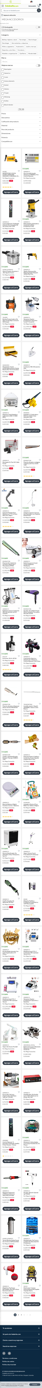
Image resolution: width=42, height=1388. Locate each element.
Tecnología (22, 39)
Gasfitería (23, 53)
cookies (21, 1385)
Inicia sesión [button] (32, 6)
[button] (21, 10)
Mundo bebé (32, 53)
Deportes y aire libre (8, 50)
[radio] (3, 187)
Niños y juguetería (8, 46)
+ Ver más (21, 109)
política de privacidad (11, 1385)
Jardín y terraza (31, 46)
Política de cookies (8, 1361)
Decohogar (5, 43)
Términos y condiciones (9, 1358)
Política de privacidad (9, 1364)
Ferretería (21, 50)
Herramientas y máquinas (20, 43)
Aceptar (34, 1384)
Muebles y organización (9, 53)
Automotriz (20, 46)
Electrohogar (33, 39)
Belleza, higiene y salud (9, 39)
